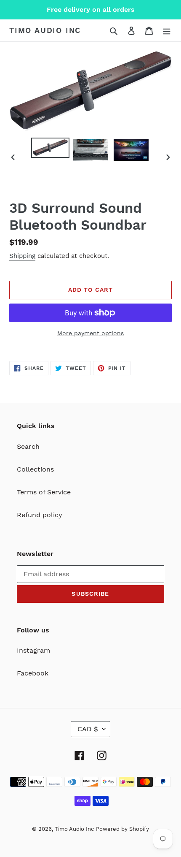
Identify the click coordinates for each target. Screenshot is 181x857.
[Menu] (167, 30)
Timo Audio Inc (45, 30)
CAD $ (87, 729)
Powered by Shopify (122, 829)
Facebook (32, 673)
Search (28, 446)
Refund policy (39, 515)
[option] (50, 148)
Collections (35, 469)
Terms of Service (44, 492)
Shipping (22, 256)
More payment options (90, 333)
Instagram (33, 650)
